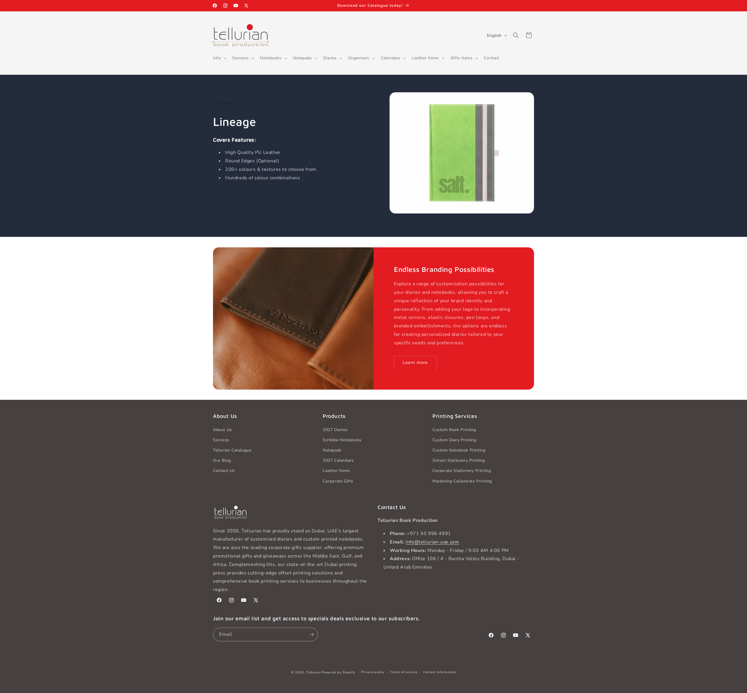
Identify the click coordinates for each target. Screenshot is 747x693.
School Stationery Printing (458, 460)
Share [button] (224, 103)
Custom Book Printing (454, 430)
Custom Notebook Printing (458, 450)
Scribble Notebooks (342, 440)
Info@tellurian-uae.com (432, 542)
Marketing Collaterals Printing (462, 481)
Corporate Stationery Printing (461, 470)
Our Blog (222, 460)
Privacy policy (373, 672)
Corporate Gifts (338, 481)
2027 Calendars (338, 460)
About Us (222, 430)
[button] (219, 58)
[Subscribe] (311, 634)
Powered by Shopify (338, 672)
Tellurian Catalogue (232, 450)
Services (221, 440)
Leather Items (336, 470)
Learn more (415, 362)
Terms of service (403, 672)
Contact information (439, 672)
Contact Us (224, 470)
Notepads (332, 450)
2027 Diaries (335, 430)
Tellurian (313, 672)
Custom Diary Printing (454, 440)
